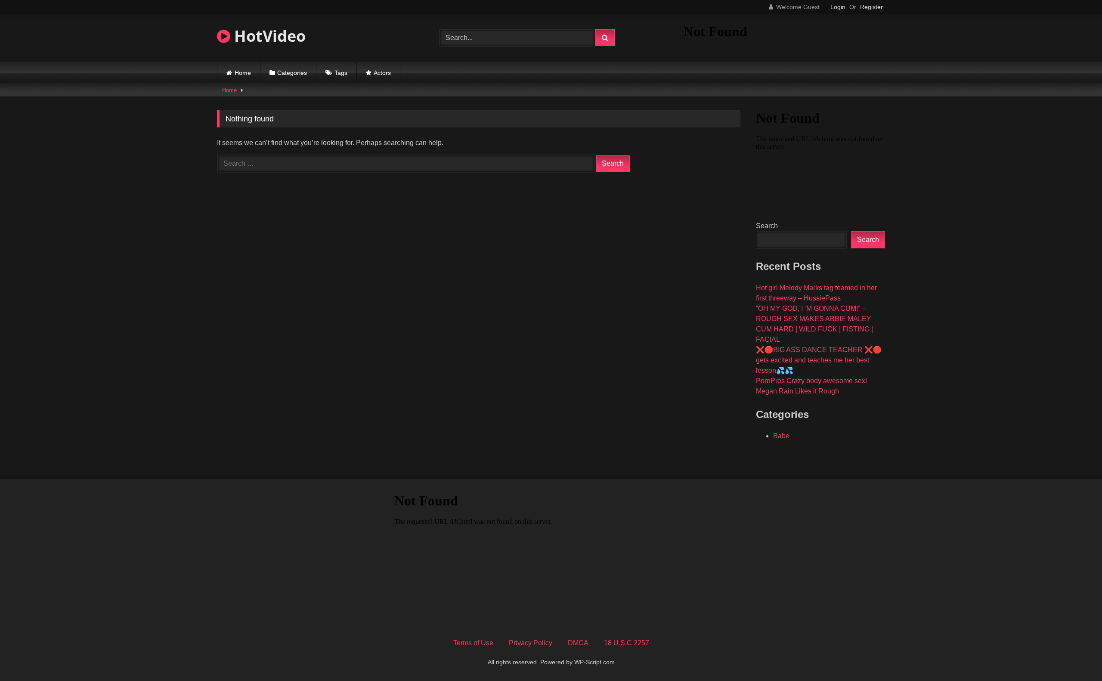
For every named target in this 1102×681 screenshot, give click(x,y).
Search (767, 225)
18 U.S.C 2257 (626, 643)
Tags (340, 72)
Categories (292, 72)
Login (837, 6)
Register (871, 6)
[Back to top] (1075, 655)
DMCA (578, 643)
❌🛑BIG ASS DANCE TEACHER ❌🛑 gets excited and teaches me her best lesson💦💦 (819, 360)
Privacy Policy (530, 643)
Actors (382, 72)
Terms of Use (473, 643)
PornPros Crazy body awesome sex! (811, 380)
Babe (781, 436)
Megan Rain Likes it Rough (797, 391)
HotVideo (268, 35)
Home (243, 72)
